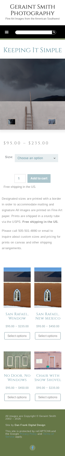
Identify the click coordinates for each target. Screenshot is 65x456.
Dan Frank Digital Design (30, 425)
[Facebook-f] (32, 448)
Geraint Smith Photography (32, 10)
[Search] (54, 32)
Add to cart (39, 178)
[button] (7, 32)
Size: (9, 157)
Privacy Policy (28, 433)
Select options (17, 336)
